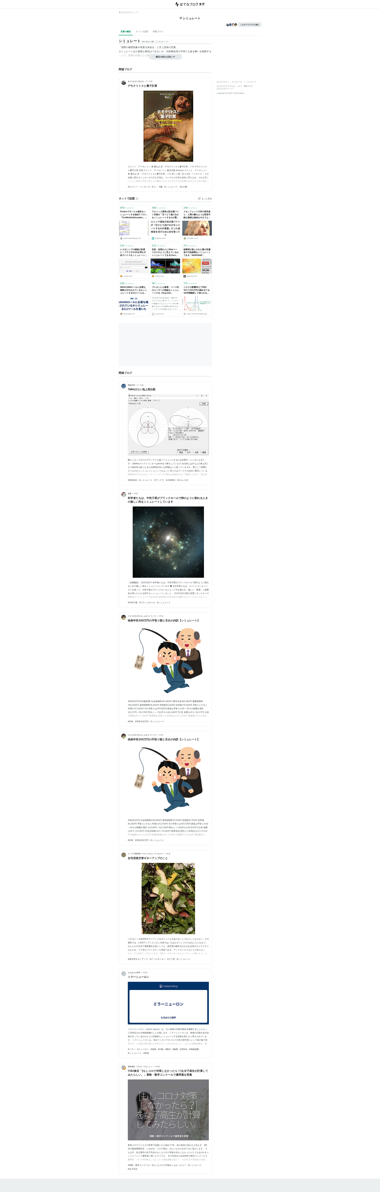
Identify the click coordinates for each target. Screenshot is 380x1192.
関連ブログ (158, 31)
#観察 (175, 1049)
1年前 (136, 493)
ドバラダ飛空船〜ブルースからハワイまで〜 (145, 854)
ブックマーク (127, 207)
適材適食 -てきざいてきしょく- (140, 1066)
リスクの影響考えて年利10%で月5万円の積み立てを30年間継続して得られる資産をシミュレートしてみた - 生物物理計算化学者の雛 (196, 290)
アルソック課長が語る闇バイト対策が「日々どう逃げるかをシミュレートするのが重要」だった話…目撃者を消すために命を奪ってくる (165, 214)
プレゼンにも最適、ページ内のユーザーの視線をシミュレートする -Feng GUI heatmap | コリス (165, 290)
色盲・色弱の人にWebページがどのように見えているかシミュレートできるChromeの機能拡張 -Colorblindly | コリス (165, 252)
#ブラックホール (147, 602)
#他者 (153, 1049)
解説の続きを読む (164, 56)
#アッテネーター (158, 959)
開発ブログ (248, 86)
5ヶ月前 (149, 81)
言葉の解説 (126, 31)
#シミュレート (171, 186)
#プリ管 (171, 959)
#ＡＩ (154, 186)
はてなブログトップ (225, 88)
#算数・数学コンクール (139, 1165)
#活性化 (183, 1049)
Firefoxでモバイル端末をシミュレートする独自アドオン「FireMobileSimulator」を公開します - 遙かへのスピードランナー (133, 214)
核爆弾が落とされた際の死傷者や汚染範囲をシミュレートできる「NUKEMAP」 (196, 252)
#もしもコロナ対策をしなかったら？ (169, 1165)
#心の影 (183, 186)
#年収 (130, 721)
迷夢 (129, 493)
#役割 (146, 1053)
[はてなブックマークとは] (137, 198)
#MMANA (132, 480)
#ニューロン (143, 1049)
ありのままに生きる (136, 81)
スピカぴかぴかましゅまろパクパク (142, 616)
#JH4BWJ (170, 480)
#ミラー (131, 1049)
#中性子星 (132, 602)
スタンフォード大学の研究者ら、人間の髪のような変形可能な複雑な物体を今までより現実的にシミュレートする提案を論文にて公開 (196, 214)
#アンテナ (159, 480)
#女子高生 (132, 1169)
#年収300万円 (142, 721)
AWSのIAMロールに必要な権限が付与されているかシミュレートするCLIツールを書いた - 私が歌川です (133, 290)
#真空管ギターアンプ (138, 959)
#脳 (160, 186)
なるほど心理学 (134, 972)
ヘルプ (239, 86)
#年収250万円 (142, 840)
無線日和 (131, 385)
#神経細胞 (194, 1049)
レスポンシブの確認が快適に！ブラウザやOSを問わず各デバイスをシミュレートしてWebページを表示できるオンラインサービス (133, 252)
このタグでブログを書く (250, 24)
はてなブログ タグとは (226, 86)
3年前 (161, 616)
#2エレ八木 (182, 480)
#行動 (160, 1049)
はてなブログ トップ (129, 12)
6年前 (157, 1066)
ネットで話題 (142, 31)
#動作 (168, 1049)
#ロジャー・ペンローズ (139, 186)
